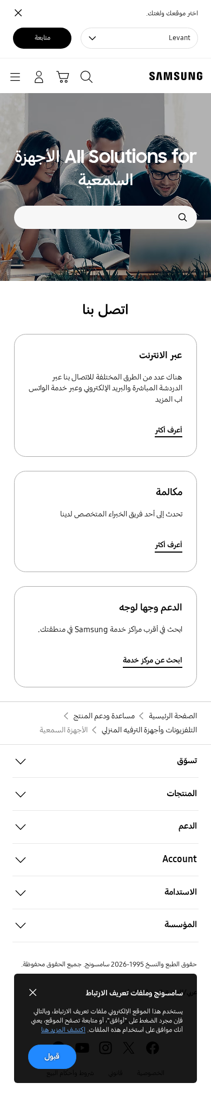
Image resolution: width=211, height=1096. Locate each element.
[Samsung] (178, 76)
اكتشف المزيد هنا (63, 1030)
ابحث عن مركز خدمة (152, 660)
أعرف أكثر (168, 430)
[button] (105, 761)
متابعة (42, 38)
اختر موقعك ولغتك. (172, 13)
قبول (52, 1056)
